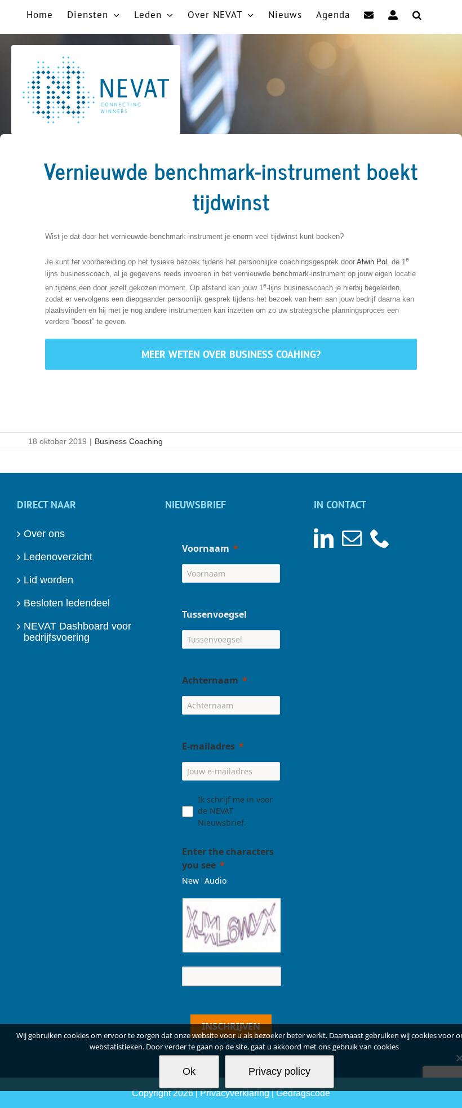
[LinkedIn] (324, 538)
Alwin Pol (372, 262)
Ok (189, 1071)
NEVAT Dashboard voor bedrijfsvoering (77, 632)
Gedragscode (303, 1093)
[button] (417, 14)
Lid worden (48, 580)
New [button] (190, 880)
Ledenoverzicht (58, 556)
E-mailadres (208, 746)
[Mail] (352, 538)
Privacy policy (279, 1071)
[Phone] (380, 538)
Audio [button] (215, 880)
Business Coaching (129, 441)
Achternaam (210, 680)
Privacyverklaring (234, 1093)
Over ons (44, 533)
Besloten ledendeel (67, 603)
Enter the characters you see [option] (228, 858)
